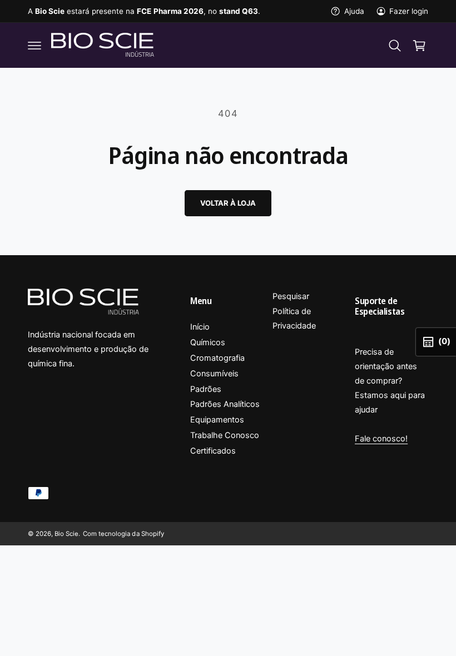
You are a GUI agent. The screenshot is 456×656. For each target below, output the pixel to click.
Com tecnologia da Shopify (123, 534)
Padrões (205, 389)
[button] (34, 45)
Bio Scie (66, 534)
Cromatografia (217, 358)
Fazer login (408, 11)
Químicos (207, 342)
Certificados (213, 451)
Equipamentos (217, 420)
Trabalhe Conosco (224, 435)
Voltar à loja (227, 202)
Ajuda (354, 11)
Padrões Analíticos (225, 404)
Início (200, 327)
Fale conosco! (381, 439)
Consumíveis (214, 374)
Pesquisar (290, 296)
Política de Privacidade (294, 318)
